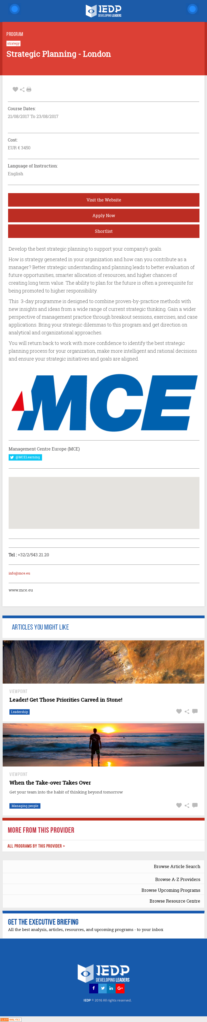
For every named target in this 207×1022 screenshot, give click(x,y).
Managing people (25, 806)
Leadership (19, 712)
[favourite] (15, 89)
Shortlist (104, 231)
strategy (13, 43)
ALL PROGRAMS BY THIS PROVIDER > (36, 846)
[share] (22, 89)
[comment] (194, 711)
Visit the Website (104, 200)
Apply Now (103, 215)
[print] (28, 89)
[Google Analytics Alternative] (11, 1018)
